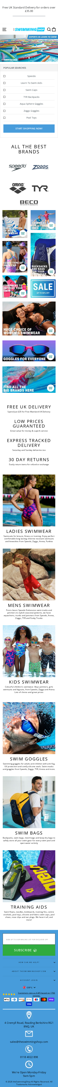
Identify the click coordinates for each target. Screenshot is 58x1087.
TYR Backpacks (31, 96)
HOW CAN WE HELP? (29, 962)
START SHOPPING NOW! (29, 128)
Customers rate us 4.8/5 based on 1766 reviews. (36, 994)
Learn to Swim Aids (31, 82)
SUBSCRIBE (23, 950)
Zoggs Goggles (31, 110)
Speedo (31, 76)
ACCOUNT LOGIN (29, 980)
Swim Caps (32, 89)
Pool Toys (31, 117)
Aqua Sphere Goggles (31, 103)
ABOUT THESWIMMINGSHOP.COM (29, 971)
